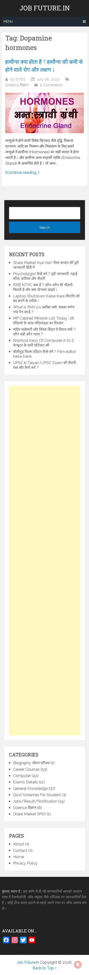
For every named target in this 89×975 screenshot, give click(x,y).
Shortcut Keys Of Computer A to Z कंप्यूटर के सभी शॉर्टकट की (43, 342)
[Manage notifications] (78, 964)
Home (18, 857)
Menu (8, 21)
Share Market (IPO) (29, 814)
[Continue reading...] (22, 172)
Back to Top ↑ (45, 968)
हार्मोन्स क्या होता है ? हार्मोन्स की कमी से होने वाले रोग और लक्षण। (44, 66)
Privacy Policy (25, 863)
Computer (22, 775)
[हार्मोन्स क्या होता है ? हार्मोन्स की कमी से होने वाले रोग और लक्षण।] (44, 113)
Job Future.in (44, 8)
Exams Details (25, 782)
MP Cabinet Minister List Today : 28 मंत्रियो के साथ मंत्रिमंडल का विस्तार (43, 320)
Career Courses (26, 769)
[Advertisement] (44, 560)
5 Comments (51, 85)
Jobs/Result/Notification (35, 801)
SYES (20, 79)
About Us (21, 844)
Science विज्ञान (16, 85)
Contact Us (23, 850)
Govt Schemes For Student (37, 795)
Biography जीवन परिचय (31, 763)
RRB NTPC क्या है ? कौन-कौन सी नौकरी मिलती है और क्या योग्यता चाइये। (43, 287)
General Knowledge (30, 788)
